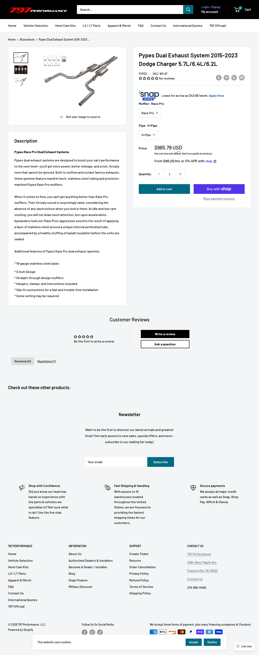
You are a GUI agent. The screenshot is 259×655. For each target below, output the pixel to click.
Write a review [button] (165, 334)
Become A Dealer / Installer (88, 567)
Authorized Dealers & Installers (91, 560)
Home (12, 25)
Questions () (46, 361)
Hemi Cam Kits (65, 25)
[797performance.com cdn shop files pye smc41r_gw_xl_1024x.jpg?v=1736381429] (21, 57)
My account (209, 12)
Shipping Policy (140, 593)
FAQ (140, 25)
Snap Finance (78, 580)
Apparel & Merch (119, 25)
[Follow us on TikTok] (100, 632)
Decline (212, 642)
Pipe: (148, 125)
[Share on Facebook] (219, 77)
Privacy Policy (139, 573)
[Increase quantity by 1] (180, 174)
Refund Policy (139, 580)
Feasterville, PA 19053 (202, 570)
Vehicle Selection (35, 25)
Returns (135, 560)
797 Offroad (217, 25)
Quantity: (145, 174)
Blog (72, 573)
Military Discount (80, 586)
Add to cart (164, 189)
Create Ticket (139, 554)
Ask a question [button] (165, 344)
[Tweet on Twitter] (234, 77)
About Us (75, 554)
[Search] (188, 9)
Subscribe (160, 462)
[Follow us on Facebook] (84, 632)
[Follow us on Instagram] (92, 632)
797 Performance (199, 554)
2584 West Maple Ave (202, 562)
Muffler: (151, 103)
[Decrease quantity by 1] (159, 174)
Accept (193, 642)
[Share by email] (242, 77)
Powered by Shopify (20, 629)
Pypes (143, 73)
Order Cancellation (142, 567)
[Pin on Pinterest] (226, 77)
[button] (149, 78)
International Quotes (187, 25)
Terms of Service (141, 586)
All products (27, 39)
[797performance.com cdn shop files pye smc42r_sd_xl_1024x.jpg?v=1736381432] (21, 81)
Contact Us (158, 25)
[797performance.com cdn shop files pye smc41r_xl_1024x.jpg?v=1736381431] (21, 70)
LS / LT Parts (92, 25)
